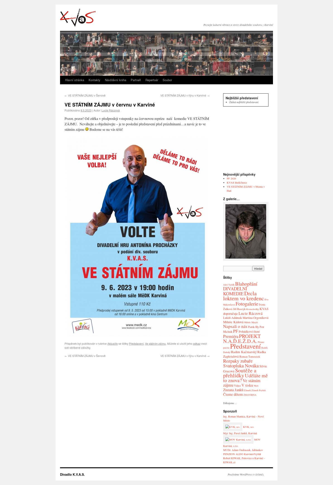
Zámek (247, 390)
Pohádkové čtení (249, 331)
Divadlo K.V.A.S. (78, 18)
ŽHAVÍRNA (250, 394)
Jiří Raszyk (239, 309)
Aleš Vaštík (228, 284)
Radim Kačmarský (244, 351)
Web (256, 385)
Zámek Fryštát (258, 390)
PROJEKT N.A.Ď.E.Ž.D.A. (242, 338)
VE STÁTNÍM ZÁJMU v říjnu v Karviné (185, 95)
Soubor (167, 80)
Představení (136, 343)
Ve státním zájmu (155, 343)
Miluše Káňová (233, 322)
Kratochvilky (252, 309)
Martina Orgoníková (255, 317)
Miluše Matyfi (251, 322)
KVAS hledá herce (237, 182)
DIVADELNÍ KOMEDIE (235, 291)
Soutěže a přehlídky (239, 373)
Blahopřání (246, 283)
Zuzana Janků (233, 389)
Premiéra (230, 336)
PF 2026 (231, 178)
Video (237, 386)
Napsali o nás (235, 326)
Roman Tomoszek (249, 357)
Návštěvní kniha (115, 80)
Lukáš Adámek (232, 317)
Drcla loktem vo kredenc (243, 295)
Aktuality (112, 343)
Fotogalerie (247, 303)
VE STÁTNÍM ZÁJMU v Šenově (85, 95)
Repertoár (151, 80)
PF (235, 331)
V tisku (247, 385)
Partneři (136, 80)
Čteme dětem (233, 394)
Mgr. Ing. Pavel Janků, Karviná (240, 433)
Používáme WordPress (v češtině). (246, 474)
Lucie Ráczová (110, 110)
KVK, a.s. (248, 427)
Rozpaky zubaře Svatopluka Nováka (241, 363)
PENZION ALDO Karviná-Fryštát (242, 454)
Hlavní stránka (74, 80)
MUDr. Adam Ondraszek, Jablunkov (243, 450)
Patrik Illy (253, 327)
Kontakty (94, 80)
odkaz (196, 343)
